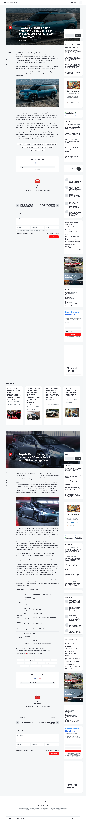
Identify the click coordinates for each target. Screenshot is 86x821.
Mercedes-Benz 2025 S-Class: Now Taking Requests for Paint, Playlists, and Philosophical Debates (73, 149)
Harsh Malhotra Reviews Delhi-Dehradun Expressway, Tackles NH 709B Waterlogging (72, 559)
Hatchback (46, 660)
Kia (12, 27)
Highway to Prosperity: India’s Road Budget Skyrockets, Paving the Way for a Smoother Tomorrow (75, 610)
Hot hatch (54, 660)
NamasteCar (11, 2)
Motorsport (20, 663)
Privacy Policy (9, 818)
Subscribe (73, 334)
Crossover (20, 144)
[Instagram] (76, 818)
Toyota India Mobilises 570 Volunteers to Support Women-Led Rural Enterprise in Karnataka (73, 59)
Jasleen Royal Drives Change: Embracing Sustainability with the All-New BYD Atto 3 (72, 127)
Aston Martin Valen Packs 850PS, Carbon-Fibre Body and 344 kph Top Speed (72, 72)
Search (66, 31)
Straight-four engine (70, 248)
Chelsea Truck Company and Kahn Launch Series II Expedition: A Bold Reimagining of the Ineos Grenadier (33, 396)
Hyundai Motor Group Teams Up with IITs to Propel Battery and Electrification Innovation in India (73, 551)
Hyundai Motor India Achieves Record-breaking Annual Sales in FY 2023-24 (52, 393)
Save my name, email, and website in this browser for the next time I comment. (32, 230)
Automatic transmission (71, 223)
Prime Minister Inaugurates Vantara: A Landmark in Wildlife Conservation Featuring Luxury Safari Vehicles (73, 576)
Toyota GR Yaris (24, 666)
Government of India (70, 243)
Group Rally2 (38, 660)
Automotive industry (70, 228)
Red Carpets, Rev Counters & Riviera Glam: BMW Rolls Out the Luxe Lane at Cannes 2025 (74, 197)
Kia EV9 (50, 147)
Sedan (66, 246)
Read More (9, 423)
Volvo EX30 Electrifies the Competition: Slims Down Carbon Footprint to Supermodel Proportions (75, 213)
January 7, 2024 (40, 653)
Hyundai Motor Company (51, 388)
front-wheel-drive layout (72, 241)
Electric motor (73, 231)
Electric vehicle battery (38, 144)
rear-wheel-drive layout (70, 244)
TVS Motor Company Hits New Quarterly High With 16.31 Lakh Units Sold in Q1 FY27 (72, 135)
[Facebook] (79, 818)
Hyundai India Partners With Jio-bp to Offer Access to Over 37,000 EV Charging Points (73, 46)
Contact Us (45, 805)
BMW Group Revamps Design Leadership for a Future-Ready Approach (75, 625)
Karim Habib (44, 147)
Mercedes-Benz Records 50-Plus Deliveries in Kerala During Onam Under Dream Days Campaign (73, 52)
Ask (79, 169)
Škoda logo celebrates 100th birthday (72, 142)
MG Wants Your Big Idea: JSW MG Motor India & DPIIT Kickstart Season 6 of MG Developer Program (74, 205)
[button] (4, 2)
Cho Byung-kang (29, 660)
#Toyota (18, 648)
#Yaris (37, 648)
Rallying (27, 663)
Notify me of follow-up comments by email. (25, 233)
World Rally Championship (48, 666)
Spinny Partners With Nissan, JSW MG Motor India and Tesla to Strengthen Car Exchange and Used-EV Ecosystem (72, 66)
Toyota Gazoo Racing (51, 663)
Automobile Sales (69, 224)
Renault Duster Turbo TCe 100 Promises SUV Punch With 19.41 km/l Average (74, 602)
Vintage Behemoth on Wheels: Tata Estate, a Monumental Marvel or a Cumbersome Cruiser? (72, 567)
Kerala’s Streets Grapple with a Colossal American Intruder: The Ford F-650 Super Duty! (75, 180)
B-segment (67, 231)
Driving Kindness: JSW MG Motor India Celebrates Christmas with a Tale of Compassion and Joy (71, 158)
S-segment (78, 244)
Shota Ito (34, 663)
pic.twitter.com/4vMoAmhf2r (44, 650)
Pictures (16, 388)
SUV (43, 150)
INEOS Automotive (30, 388)
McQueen (37, 188)
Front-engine (70, 239)
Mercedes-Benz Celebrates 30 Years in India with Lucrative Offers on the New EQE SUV (72, 584)
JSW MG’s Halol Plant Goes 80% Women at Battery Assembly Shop (75, 631)
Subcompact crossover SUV (71, 250)
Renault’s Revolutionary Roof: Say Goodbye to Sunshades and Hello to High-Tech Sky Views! (75, 188)
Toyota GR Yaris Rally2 (35, 666)
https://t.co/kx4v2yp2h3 (30, 650)
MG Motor (9, 388)
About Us (40, 805)
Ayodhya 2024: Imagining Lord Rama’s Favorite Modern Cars (70, 393)
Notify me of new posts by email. (53, 233)
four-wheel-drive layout (51, 144)
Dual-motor (27, 144)
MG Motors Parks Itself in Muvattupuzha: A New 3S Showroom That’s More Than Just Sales (14, 394)
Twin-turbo (67, 251)
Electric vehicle (67, 233)
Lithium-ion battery (35, 150)
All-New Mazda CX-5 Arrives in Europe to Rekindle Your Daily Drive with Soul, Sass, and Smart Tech (74, 618)
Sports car (70, 246)
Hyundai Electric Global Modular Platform (30, 147)
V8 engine (71, 251)
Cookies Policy (16, 818)
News (13, 388)
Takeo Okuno (41, 663)
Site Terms (23, 818)
